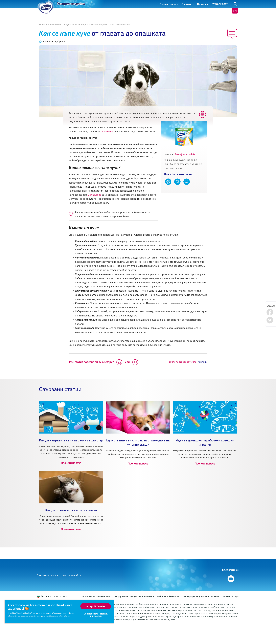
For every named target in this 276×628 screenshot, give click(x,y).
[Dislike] (135, 362)
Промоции (202, 4)
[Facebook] (270, 312)
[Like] (119, 362)
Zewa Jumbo (94, 194)
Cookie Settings (231, 596)
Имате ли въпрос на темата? (183, 361)
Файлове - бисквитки (168, 596)
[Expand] (178, 4)
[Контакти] (235, 11)
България (46, 596)
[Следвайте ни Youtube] (230, 578)
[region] (59, 611)
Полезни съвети (168, 4)
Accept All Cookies (95, 606)
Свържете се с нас (48, 575)
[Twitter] (270, 320)
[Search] (235, 4)
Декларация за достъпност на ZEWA (201, 596)
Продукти (186, 4)
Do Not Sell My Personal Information (96, 614)
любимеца (107, 131)
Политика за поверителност (97, 596)
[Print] (202, 114)
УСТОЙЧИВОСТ (220, 4)
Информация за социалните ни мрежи (134, 596)
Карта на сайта (72, 575)
